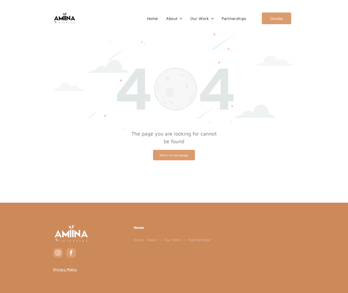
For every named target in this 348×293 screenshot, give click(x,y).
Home (139, 227)
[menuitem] (152, 18)
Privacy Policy (65, 269)
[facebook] (71, 253)
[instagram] (58, 253)
